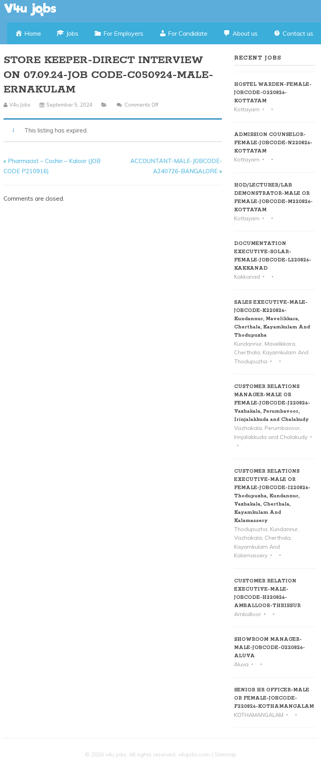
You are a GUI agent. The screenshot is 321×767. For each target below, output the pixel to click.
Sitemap (225, 754)
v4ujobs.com (194, 754)
